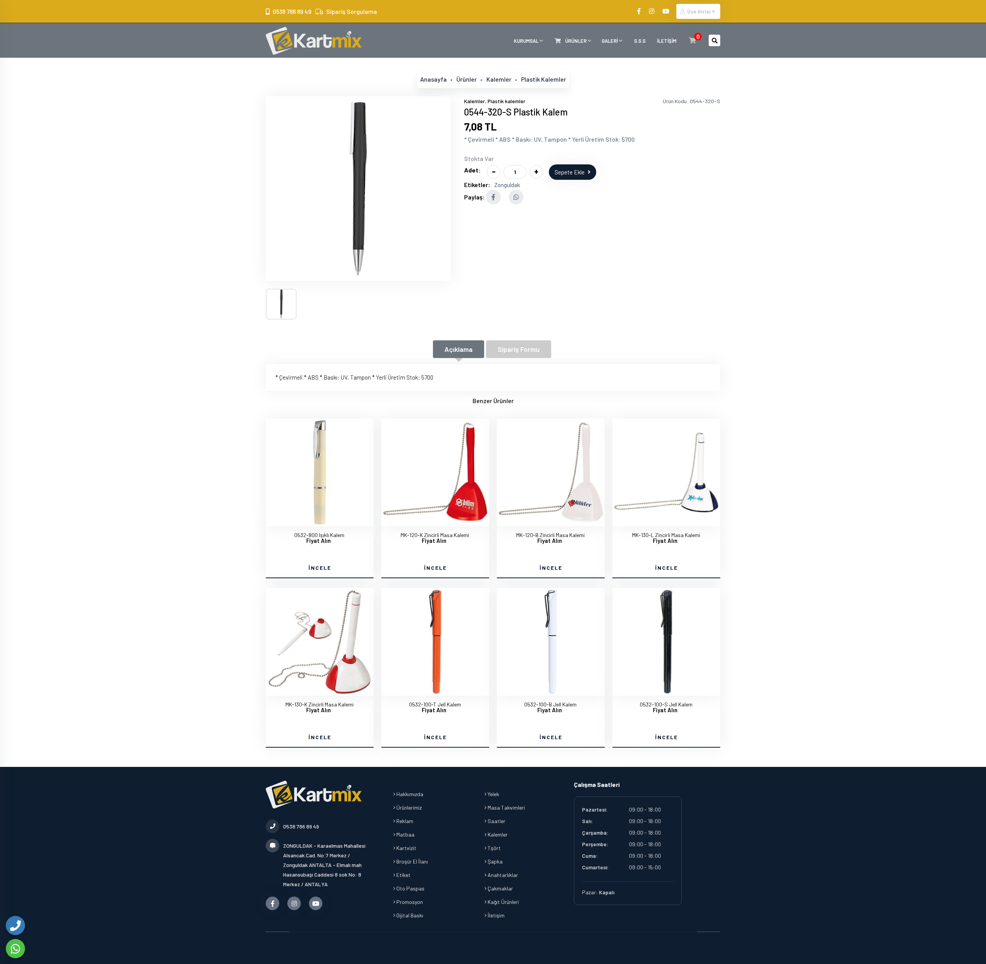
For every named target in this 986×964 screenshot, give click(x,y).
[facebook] (639, 11)
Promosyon (409, 902)
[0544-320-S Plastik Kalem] (358, 188)
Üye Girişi (699, 11)
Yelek (492, 794)
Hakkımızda (409, 794)
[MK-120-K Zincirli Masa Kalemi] (435, 472)
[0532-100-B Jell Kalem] (551, 642)
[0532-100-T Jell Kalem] (435, 642)
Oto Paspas (409, 888)
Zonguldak (507, 184)
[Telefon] (15, 925)
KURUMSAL (527, 41)
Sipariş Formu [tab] (519, 349)
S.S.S (640, 41)
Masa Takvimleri (505, 807)
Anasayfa (433, 79)
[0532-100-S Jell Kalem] (666, 642)
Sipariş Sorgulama (351, 11)
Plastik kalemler (543, 79)
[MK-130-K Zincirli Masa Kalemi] (320, 642)
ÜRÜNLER (576, 41)
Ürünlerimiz (408, 807)
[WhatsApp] (15, 948)
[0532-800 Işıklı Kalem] (320, 472)
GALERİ (610, 41)
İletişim (495, 915)
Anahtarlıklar (502, 875)
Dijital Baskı (409, 915)
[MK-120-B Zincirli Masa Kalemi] (551, 472)
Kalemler (498, 79)
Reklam (404, 821)
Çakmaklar (499, 888)
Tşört (493, 848)
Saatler (495, 821)
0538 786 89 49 (292, 11)
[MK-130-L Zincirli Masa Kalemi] (666, 472)
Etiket (403, 875)
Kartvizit (405, 848)
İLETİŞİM (666, 41)
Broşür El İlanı (411, 861)
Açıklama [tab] (458, 349)
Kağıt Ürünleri (502, 902)
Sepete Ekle (570, 172)
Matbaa (404, 834)
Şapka (494, 861)
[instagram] (652, 11)
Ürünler (466, 79)
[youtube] (666, 11)
